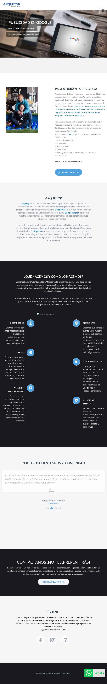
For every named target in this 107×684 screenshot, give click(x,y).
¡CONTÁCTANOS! (68, 172)
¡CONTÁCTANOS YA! (53, 582)
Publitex (53, 503)
